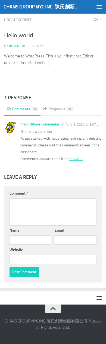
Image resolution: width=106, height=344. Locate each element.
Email (59, 230)
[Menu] (99, 7)
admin (14, 46)
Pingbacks (60, 109)
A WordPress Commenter (40, 124)
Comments (24, 109)
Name (14, 230)
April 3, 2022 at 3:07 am (84, 124)
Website (16, 249)
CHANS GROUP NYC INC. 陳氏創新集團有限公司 (42, 7)
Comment (19, 193)
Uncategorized (18, 20)
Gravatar (76, 159)
